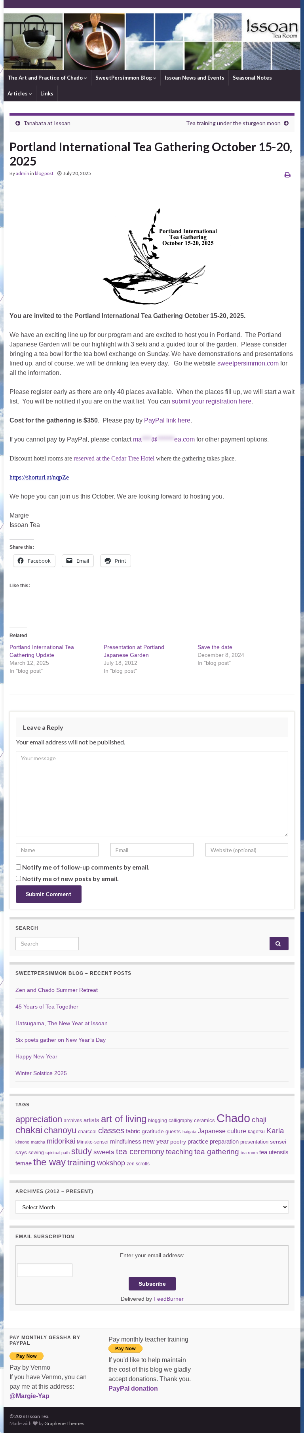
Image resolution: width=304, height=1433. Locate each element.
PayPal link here (167, 420)
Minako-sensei (92, 1141)
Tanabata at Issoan (46, 123)
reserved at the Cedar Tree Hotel (113, 458)
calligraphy (180, 1120)
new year (156, 1141)
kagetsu (256, 1131)
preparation (224, 1141)
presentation (254, 1142)
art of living (123, 1119)
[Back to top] (286, 1415)
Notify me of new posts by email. (70, 878)
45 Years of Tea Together (46, 1006)
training (81, 1162)
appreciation (38, 1119)
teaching (179, 1152)
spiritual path (58, 1152)
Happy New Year (36, 1056)
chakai (28, 1130)
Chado (233, 1118)
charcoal (87, 1131)
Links (46, 93)
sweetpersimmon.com (248, 363)
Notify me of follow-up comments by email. (86, 867)
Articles (18, 93)
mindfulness (125, 1141)
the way (49, 1162)
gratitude (153, 1131)
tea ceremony (140, 1151)
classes (111, 1130)
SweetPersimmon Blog (124, 77)
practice (198, 1141)
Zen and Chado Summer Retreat (56, 990)
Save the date (215, 647)
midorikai (61, 1141)
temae (23, 1163)
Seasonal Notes (252, 77)
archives (73, 1120)
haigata (189, 1131)
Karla (275, 1131)
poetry (178, 1141)
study (81, 1151)
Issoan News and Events (194, 77)
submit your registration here (211, 401)
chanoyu (60, 1130)
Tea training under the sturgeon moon (233, 123)
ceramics (204, 1120)
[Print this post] (288, 174)
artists (91, 1120)
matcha (38, 1142)
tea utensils (274, 1152)
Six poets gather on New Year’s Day (60, 1040)
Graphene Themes (64, 1423)
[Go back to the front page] (152, 39)
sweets (103, 1152)
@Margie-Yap (29, 1396)
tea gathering (216, 1152)
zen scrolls (138, 1163)
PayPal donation (133, 1388)
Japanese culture (222, 1130)
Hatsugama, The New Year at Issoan (61, 1023)
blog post (44, 173)
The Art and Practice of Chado (46, 77)
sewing (36, 1152)
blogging (157, 1120)
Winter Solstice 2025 (41, 1073)
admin (22, 173)
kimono (22, 1142)
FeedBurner (169, 1299)
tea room (249, 1152)
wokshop (111, 1163)
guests (173, 1131)
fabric (133, 1131)
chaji (259, 1120)
